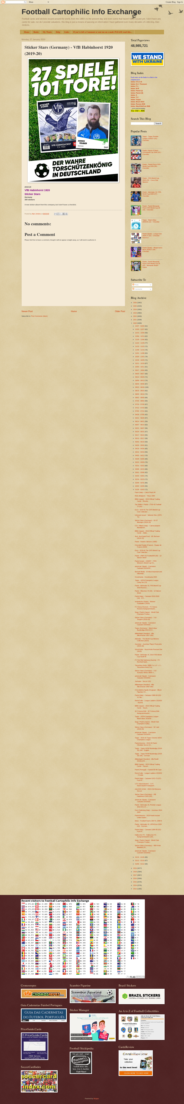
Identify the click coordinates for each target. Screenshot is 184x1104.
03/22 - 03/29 (140, 462)
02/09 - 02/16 (140, 483)
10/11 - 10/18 (140, 363)
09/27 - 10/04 (140, 370)
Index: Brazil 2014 (137, 102)
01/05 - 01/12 (140, 864)
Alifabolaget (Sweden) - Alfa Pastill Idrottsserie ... (146, 760)
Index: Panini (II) (137, 93)
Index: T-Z (134, 97)
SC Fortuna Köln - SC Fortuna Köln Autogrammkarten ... (147, 712)
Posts (136, 285)
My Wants (47, 31)
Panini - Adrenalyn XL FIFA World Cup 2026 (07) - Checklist (151, 194)
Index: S (134, 95)
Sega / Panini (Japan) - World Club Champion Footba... (147, 613)
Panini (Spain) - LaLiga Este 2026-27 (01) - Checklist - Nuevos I (152, 236)
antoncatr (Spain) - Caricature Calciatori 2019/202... (145, 567)
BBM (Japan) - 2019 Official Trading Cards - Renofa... (147, 500)
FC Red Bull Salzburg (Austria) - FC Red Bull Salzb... (147, 661)
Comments (138, 289)
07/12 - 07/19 (140, 408)
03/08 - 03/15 (140, 469)
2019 (135, 868)
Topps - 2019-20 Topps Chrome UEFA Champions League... (148, 739)
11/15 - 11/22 (140, 346)
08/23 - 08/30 (140, 387)
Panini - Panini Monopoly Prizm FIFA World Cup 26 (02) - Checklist (151, 208)
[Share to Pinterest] (66, 213)
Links (66, 31)
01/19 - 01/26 (140, 857)
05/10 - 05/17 (140, 438)
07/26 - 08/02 (140, 401)
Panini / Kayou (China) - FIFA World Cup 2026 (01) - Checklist (152, 152)
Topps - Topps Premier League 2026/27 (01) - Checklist (150, 138)
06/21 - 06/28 (140, 418)
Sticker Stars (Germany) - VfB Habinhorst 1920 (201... (145, 795)
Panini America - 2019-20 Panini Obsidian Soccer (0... (146, 744)
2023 (135, 313)
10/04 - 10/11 (140, 367)
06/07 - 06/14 (140, 425)
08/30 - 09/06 (140, 384)
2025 (135, 306)
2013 (135, 889)
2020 (135, 323)
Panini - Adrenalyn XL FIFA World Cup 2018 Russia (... (148, 586)
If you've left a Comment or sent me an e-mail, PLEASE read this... (102, 31)
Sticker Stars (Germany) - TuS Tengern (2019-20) (145, 618)
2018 (135, 872)
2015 (135, 882)
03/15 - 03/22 (140, 466)
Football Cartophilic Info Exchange (81, 12)
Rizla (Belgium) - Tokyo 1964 (145, 496)
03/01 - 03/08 (140, 472)
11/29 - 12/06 (140, 339)
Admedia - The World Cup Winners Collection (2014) (147, 640)
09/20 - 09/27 (140, 374)
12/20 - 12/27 (140, 329)
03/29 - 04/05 (140, 459)
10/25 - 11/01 (140, 356)
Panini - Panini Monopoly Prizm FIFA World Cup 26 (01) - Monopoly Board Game (151, 264)
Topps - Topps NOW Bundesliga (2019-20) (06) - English (148, 749)
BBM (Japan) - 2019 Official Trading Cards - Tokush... (147, 765)
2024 (135, 309)
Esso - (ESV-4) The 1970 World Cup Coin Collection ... (147, 510)
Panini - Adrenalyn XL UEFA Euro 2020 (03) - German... (148, 825)
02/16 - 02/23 (140, 479)
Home (26, 31)
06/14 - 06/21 (140, 421)
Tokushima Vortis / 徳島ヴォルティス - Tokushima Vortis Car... (148, 666)
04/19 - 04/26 (140, 448)
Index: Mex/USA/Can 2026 (140, 106)
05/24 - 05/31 (140, 431)
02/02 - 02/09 (140, 486)
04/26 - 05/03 (140, 445)
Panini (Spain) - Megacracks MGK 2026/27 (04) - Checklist (152, 249)
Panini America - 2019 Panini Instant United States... (147, 816)
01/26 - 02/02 (140, 489)
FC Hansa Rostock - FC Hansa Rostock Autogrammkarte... (146, 608)
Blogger (96, 1098)
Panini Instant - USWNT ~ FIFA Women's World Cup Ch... (145, 562)
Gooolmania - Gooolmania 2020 (146, 577)
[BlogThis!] (58, 213)
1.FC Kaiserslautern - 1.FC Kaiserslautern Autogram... (145, 784)
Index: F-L (135, 86)
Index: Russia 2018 (138, 104)
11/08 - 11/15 (140, 350)
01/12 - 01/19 (140, 860)
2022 (135, 316)
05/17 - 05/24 (140, 435)
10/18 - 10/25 (140, 360)
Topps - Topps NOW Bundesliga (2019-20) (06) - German (148, 754)
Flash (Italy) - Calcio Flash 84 (145, 492)
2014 (135, 885)
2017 (135, 875)
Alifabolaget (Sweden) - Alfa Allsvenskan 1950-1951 (144, 685)
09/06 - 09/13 (140, 380)
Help (58, 31)
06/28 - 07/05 (140, 414)
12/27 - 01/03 (140, 326)
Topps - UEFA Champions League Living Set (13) (146, 581)
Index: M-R (135, 88)
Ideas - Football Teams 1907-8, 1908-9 (148, 821)
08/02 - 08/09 (140, 397)
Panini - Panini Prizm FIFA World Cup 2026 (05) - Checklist (151, 166)
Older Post (120, 311)
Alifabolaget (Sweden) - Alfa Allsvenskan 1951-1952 (144, 634)
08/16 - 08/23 (140, 391)
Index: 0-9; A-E (136, 82)
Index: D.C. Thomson (139, 84)
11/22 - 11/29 (140, 343)
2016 (135, 878)
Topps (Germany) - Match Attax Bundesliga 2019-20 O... (146, 629)
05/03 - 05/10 (140, 442)
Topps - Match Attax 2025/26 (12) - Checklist (150, 221)
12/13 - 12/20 (140, 333)
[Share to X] (61, 213)
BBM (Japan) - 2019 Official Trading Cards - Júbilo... (147, 532)
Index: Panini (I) (137, 91)
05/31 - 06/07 (140, 428)
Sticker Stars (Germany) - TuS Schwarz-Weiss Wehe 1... (145, 671)
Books (36, 31)
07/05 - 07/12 (140, 411)
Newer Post (27, 311)
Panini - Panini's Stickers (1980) (146, 542)
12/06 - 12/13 (140, 336)
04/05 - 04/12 (140, 455)
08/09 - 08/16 (140, 394)
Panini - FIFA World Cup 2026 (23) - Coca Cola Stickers (150, 180)
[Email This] (55, 213)
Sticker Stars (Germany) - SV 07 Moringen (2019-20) (146, 521)
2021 (135, 320)
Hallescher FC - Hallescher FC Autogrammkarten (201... (145, 836)
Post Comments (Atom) (39, 316)
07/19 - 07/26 (140, 404)
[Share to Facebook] (63, 213)
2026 (135, 302)
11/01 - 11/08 (140, 353)
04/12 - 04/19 (140, 452)
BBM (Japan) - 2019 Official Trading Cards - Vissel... (147, 707)
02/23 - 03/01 (140, 476)
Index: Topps (136, 99)
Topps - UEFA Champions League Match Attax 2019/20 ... (146, 717)
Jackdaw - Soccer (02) (143, 681)
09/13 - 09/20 (140, 377)
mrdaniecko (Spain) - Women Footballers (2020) (145, 602)
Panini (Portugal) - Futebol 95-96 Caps (148, 770)
